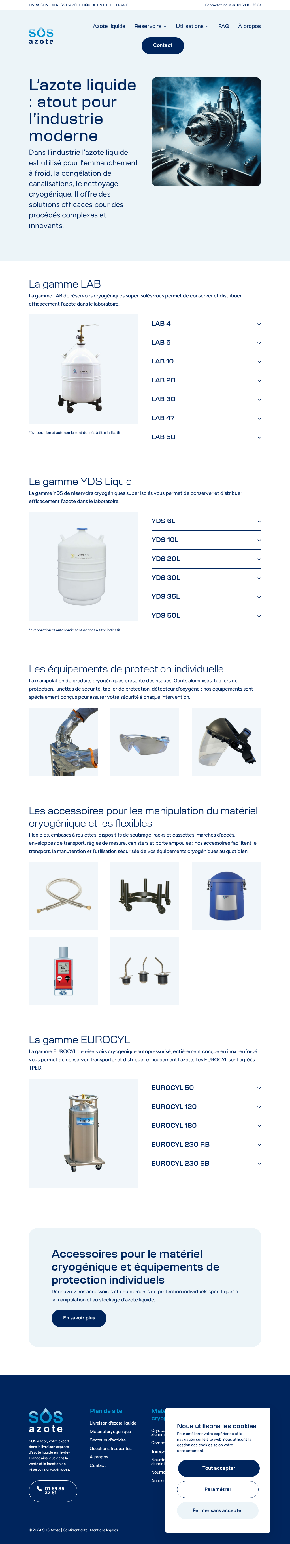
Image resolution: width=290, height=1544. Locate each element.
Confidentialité (75, 1530)
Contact (162, 45)
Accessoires (163, 1481)
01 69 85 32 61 (54, 1491)
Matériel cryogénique (110, 1432)
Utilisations (190, 26)
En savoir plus (79, 1318)
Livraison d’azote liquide (113, 1423)
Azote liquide (109, 26)
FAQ (224, 26)
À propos (249, 26)
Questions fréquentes (111, 1449)
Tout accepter (218, 1468)
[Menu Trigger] (266, 20)
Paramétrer (217, 1489)
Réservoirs (148, 26)
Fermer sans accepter (218, 1510)
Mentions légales (104, 1530)
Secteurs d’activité (107, 1440)
